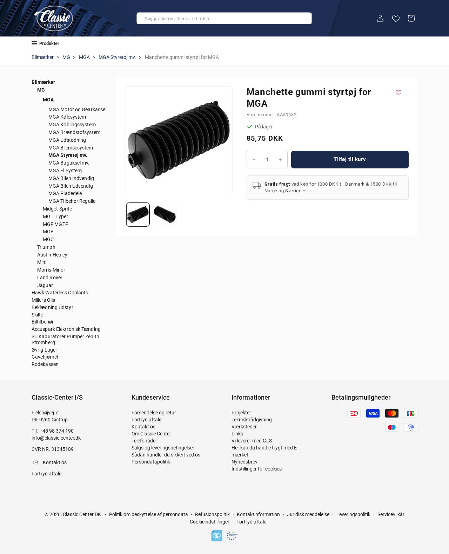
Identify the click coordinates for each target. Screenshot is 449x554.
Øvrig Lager (44, 350)
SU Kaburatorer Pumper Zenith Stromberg (65, 339)
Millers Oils (43, 300)
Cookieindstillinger (209, 522)
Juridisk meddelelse (308, 514)
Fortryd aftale (146, 419)
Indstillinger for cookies (257, 469)
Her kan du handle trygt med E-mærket (265, 451)
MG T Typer (55, 216)
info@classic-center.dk (56, 438)
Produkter (49, 43)
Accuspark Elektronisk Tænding (66, 329)
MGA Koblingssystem (72, 124)
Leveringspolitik (353, 514)
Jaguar (45, 285)
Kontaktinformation (258, 514)
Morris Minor (51, 270)
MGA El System (65, 170)
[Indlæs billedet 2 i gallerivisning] (164, 214)
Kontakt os (143, 426)
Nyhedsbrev (244, 462)
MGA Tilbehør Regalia (72, 201)
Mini (41, 262)
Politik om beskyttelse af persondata (148, 514)
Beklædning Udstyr (52, 307)
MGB (48, 231)
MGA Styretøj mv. (117, 57)
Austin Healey (52, 255)
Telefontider (144, 440)
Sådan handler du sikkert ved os (166, 455)
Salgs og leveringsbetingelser (163, 447)
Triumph (46, 247)
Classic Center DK (82, 514)
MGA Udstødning (67, 140)
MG (66, 57)
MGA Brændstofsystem (74, 132)
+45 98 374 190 (57, 431)
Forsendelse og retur (154, 412)
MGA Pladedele (65, 193)
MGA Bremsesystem (70, 148)
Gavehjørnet (45, 357)
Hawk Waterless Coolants (60, 292)
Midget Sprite (57, 209)
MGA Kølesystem (67, 117)
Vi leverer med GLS (252, 440)
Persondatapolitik (151, 462)
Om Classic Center (151, 433)
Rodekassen (45, 364)
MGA (84, 57)
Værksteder (244, 426)
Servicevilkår (390, 514)
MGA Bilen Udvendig (70, 186)
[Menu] (34, 43)
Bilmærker (43, 57)
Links (237, 433)
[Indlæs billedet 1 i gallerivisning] (137, 214)
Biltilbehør (43, 322)
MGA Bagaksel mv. (69, 163)
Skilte (37, 315)
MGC (48, 239)
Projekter (241, 412)
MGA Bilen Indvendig (71, 178)
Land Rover (49, 277)
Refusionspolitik (212, 514)
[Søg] (144, 20)
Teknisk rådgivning (252, 419)
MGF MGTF (55, 224)
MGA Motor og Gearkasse (76, 109)
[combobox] (224, 18)
